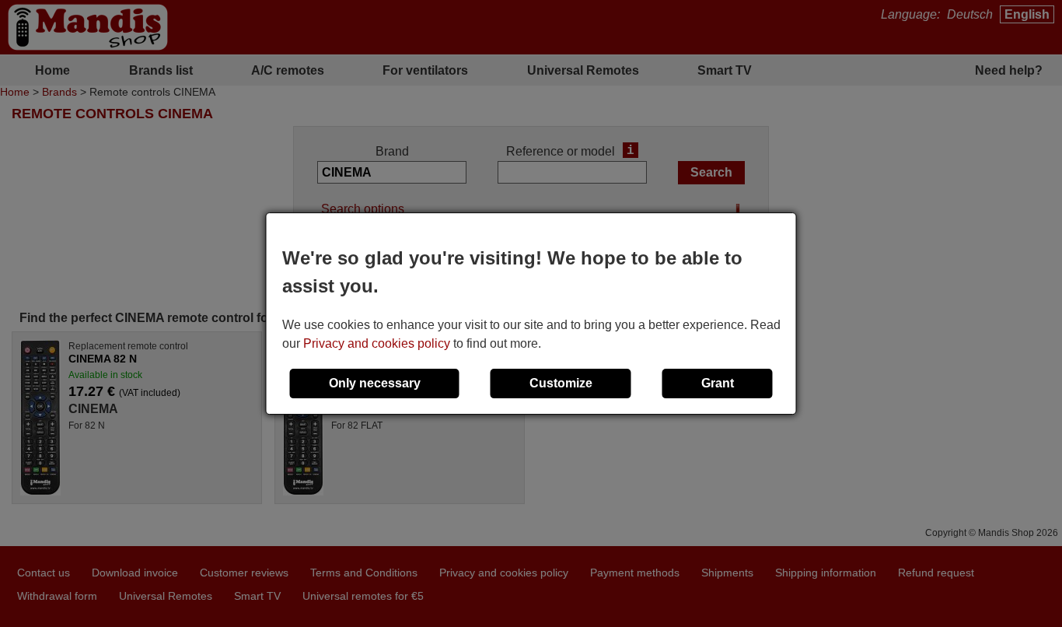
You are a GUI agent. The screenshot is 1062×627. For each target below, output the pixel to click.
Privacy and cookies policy (376, 343)
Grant (717, 383)
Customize (560, 383)
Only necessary (375, 383)
